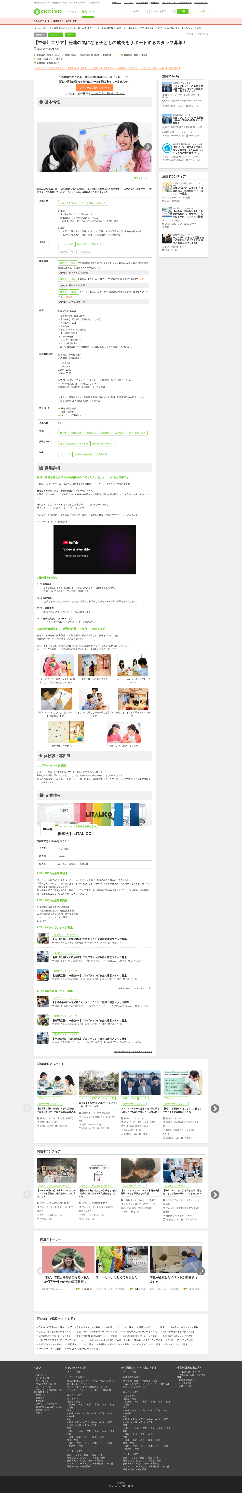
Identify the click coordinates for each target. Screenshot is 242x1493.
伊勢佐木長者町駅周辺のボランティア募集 (96, 1336)
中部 (69, 1419)
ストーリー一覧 (43, 1387)
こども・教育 (81, 1454)
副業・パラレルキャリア (135, 1387)
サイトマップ (42, 1381)
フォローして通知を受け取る (95, 87)
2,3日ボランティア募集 (50, 1344)
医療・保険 (72, 1466)
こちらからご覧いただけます (108, 93)
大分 (102, 1443)
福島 (71, 1407)
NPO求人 (47, 28)
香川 (135, 1434)
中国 (69, 1434)
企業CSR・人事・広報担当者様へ (177, 2)
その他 (110, 1463)
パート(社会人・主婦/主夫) (156, 1384)
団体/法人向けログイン (190, 1372)
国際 (69, 1454)
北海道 (72, 1404)
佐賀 (79, 1443)
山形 (112, 1404)
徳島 (127, 1434)
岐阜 (71, 1425)
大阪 (96, 1431)
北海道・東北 (73, 1401)
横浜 (73, 263)
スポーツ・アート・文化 (79, 1463)
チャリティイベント (76, 1390)
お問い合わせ (42, 1395)
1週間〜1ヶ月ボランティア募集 (114, 1344)
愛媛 (142, 1434)
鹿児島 (72, 1446)
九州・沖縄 (72, 1440)
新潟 (71, 1422)
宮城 (96, 1404)
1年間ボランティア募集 (50, 1348)
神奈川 (63, 263)
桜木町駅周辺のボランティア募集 (178, 1331)
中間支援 (98, 1463)
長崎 (86, 1443)
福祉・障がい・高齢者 (92, 1460)
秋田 (104, 1404)
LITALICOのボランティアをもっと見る (135, 988)
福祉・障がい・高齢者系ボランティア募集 (96, 1331)
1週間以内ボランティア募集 (80, 1344)
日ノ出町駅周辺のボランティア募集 (140, 1331)
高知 (150, 1434)
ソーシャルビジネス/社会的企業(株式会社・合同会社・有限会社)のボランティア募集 (121, 1340)
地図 (99, 267)
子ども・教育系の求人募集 (51, 1327)
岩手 (89, 1404)
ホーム (37, 28)
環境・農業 (99, 1457)
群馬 (86, 1413)
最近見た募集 (142, 2)
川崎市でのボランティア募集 (184, 1327)
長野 (110, 1422)
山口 (71, 1437)
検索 (183, 11)
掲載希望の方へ (201, 2)
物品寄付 (107, 1390)
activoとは (116, 2)
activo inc (116, 1486)
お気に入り (129, 2)
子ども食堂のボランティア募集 (85, 1327)
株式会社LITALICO (48, 48)
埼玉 (94, 1413)
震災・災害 (97, 1454)
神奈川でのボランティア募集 (119, 1327)
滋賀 (81, 1431)
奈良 (112, 1431)
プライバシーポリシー (46, 1403)
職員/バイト (88, 11)
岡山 (94, 1437)
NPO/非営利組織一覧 (46, 1384)
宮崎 (110, 1443)
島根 (86, 1437)
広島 (102, 1437)
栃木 (79, 1413)
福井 (94, 1422)
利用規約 (40, 1401)
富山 (79, 1422)
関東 (69, 1410)
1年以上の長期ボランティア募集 (82, 1348)
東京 (110, 1413)
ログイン (40, 1412)
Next (215, 1109)
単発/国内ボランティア (78, 1381)
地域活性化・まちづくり (79, 1457)
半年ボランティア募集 (177, 1344)
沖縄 (81, 1446)
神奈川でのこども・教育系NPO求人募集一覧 (104, 28)
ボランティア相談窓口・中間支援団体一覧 (48, 1391)
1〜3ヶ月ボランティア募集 (148, 1344)
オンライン (72, 1398)
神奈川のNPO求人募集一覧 (67, 28)
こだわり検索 (198, 11)
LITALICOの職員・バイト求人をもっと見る (133, 1052)
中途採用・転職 (149, 1381)
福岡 (71, 1443)
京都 (89, 1431)
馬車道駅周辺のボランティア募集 (55, 1336)
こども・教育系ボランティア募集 (55, 1331)
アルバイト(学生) (131, 1384)
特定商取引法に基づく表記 (49, 1406)
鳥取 (79, 1437)
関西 (69, 1428)
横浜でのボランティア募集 (152, 1327)
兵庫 (104, 1431)
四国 (125, 1431)
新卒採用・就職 (130, 1381)
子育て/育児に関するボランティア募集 (57, 1340)
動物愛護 (86, 1466)
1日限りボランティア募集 (180, 1340)
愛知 (86, 1425)
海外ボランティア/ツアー (79, 1384)
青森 (81, 1404)
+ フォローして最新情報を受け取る (78, 826)
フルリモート (129, 1395)
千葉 (102, 1413)
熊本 (94, 1443)
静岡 (79, 1425)
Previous (27, 1109)
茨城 (71, 1413)
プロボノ (94, 1390)
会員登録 (155, 2)
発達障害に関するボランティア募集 (140, 1336)
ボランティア (72, 11)
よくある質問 (42, 1378)
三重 (94, 1425)
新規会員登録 (42, 1409)
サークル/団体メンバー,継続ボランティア (87, 1387)
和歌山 (72, 1431)
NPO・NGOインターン (104, 1381)
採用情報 (121, 1483)
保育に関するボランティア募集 (177, 1336)
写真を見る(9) (140, 178)
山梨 (102, 1422)
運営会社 (40, 1398)
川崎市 (74, 292)
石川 (86, 1422)
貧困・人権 (72, 1460)
